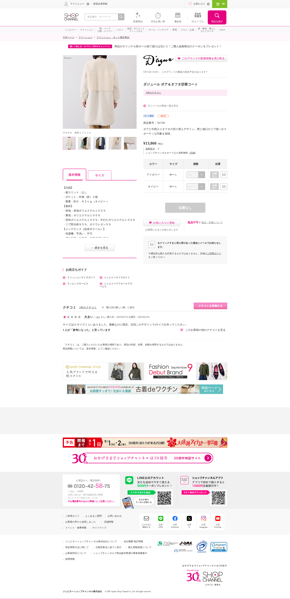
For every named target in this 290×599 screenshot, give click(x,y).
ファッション (85, 37)
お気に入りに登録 (164, 222)
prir (98, 317)
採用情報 (70, 559)
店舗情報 (108, 522)
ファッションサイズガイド (81, 277)
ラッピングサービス (77, 283)
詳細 (192, 153)
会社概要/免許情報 (133, 541)
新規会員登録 (100, 4)
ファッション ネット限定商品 (112, 37)
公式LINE (160, 525)
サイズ (99, 175)
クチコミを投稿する (210, 305)
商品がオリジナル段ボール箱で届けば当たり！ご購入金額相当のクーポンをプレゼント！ (168, 46)
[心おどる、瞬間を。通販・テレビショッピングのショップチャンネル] (71, 17)
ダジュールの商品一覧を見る (163, 106)
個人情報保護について (140, 547)
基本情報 (74, 174)
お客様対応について (75, 553)
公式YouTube (217, 525)
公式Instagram (203, 525)
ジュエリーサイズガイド (117, 277)
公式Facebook (175, 525)
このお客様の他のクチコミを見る (205, 329)
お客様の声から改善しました (80, 522)
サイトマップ (99, 527)
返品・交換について (212, 222)
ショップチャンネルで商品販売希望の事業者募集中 (120, 553)
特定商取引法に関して (77, 547)
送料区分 (150, 149)
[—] (196, 174)
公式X (189, 525)
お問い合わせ (115, 516)
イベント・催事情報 (75, 527)
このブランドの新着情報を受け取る (203, 58)
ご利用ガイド (214, 253)
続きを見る (101, 247)
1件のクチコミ (153, 92)
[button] (218, 547)
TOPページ (68, 37)
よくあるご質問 (93, 516)
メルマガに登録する (146, 525)
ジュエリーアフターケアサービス (116, 285)
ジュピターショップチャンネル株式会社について (91, 541)
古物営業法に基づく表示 (108, 547)
